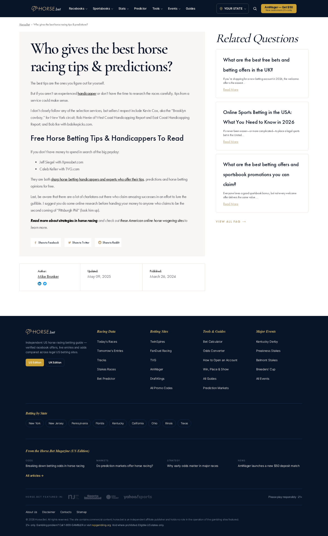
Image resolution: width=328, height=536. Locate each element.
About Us (31, 512)
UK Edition (55, 362)
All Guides (209, 378)
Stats (122, 8)
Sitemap (82, 512)
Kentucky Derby (267, 341)
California (137, 423)
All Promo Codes (161, 388)
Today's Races (107, 341)
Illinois (169, 423)
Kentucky (118, 423)
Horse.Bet (24, 24)
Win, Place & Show (216, 369)
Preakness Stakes (268, 351)
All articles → (35, 475)
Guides (190, 8)
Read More (230, 89)
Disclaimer (48, 512)
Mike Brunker (48, 276)
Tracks (101, 360)
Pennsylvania (80, 423)
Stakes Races (106, 369)
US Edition (35, 362)
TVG (153, 360)
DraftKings (157, 378)
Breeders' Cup (265, 369)
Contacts (66, 512)
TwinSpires (157, 341)
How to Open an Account (220, 360)
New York (35, 423)
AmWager (156, 369)
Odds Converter (214, 351)
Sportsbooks (101, 8)
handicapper (87, 93)
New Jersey (56, 423)
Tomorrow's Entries (110, 351)
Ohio (154, 423)
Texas (184, 423)
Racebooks (76, 8)
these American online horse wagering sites (152, 220)
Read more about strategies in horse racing (64, 220)
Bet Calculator (212, 341)
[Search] (254, 9)
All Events (262, 378)
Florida (100, 423)
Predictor (140, 8)
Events (172, 8)
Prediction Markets (216, 388)
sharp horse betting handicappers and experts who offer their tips (97, 179)
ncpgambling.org (101, 525)
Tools (156, 8)
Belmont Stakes (267, 360)
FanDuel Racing (161, 351)
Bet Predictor (106, 378)
